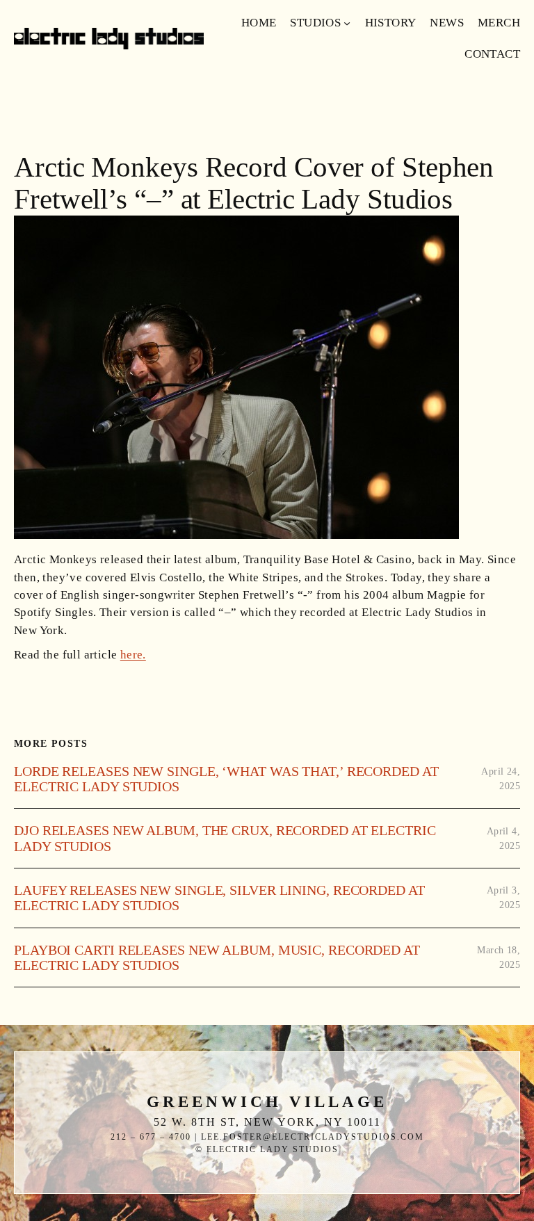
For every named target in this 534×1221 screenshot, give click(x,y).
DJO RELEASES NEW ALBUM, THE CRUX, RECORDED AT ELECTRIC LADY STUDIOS (225, 838)
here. (133, 654)
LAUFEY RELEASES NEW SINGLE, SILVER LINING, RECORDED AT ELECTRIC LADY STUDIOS (219, 897)
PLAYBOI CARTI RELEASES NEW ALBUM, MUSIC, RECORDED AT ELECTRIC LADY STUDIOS (217, 957)
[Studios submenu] (346, 22)
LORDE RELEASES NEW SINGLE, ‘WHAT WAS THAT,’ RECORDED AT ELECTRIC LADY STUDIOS (226, 778)
